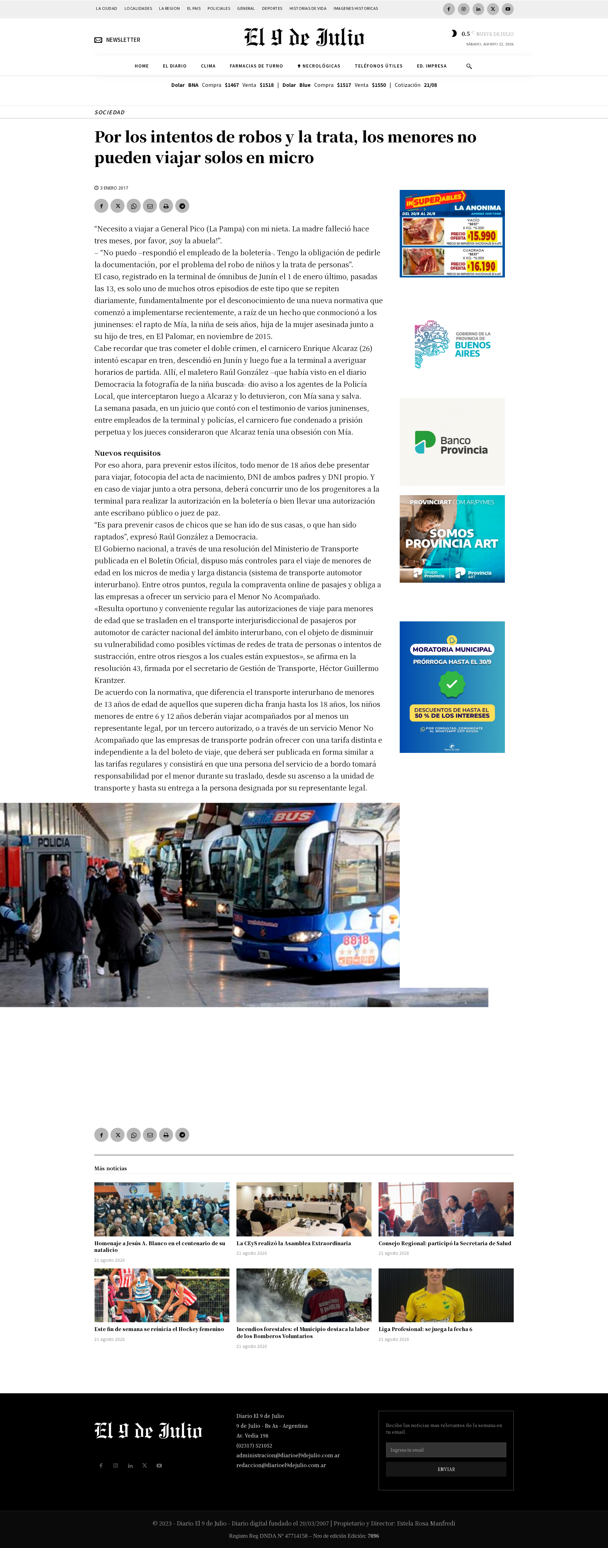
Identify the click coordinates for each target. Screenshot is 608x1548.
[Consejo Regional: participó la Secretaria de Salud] (446, 1209)
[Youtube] (508, 9)
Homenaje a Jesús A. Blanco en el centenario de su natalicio (159, 1247)
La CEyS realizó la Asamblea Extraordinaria (293, 1243)
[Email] (150, 206)
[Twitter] (493, 9)
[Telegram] (182, 206)
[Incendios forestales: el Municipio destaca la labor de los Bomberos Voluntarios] (304, 1295)
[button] (469, 66)
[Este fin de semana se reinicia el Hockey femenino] (161, 1295)
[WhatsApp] (134, 206)
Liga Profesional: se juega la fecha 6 (426, 1328)
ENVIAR (446, 1469)
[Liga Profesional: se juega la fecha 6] (446, 1295)
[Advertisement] (238, 1065)
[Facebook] (449, 9)
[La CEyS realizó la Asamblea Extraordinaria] (304, 1209)
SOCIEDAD (109, 112)
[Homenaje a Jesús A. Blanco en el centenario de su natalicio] (161, 1209)
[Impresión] (166, 206)
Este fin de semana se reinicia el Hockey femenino (159, 1328)
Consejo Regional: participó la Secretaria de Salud (445, 1243)
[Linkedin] (478, 9)
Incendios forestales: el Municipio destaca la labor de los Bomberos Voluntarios (302, 1332)
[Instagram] (464, 9)
